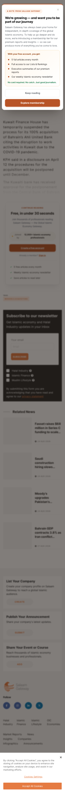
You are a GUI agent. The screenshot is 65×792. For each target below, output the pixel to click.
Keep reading (32, 93)
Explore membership (32, 102)
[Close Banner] (61, 757)
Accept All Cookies (32, 786)
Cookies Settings (33, 776)
